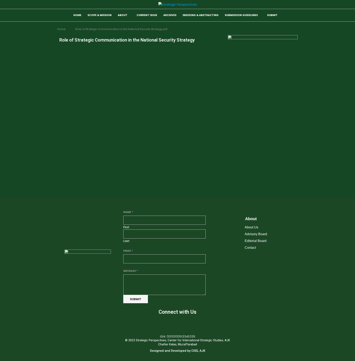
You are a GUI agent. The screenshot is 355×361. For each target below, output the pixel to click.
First (126, 227)
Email (128, 250)
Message (130, 271)
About (122, 15)
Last (126, 241)
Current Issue (147, 15)
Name (128, 212)
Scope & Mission (100, 15)
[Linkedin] (189, 324)
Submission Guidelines (241, 15)
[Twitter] (177, 324)
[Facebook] (165, 324)
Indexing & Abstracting (201, 15)
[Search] (296, 15)
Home (77, 15)
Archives (169, 15)
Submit (272, 15)
